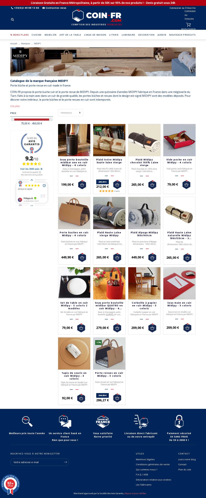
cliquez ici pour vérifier (135, 493)
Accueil (13, 43)
